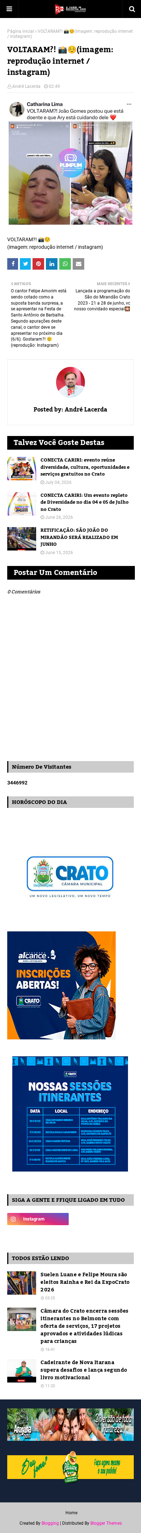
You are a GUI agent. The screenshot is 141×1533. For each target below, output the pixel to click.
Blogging (50, 1523)
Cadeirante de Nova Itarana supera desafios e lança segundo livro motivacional (83, 1370)
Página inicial (20, 31)
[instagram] (38, 1219)
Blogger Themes (106, 1523)
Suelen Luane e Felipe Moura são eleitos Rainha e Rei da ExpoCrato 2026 (85, 1282)
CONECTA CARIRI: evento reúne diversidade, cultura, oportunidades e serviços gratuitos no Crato (84, 467)
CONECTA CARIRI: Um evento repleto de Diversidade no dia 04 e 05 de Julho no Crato (84, 502)
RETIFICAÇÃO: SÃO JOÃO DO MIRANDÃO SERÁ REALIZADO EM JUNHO (79, 537)
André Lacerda (26, 86)
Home (71, 1512)
